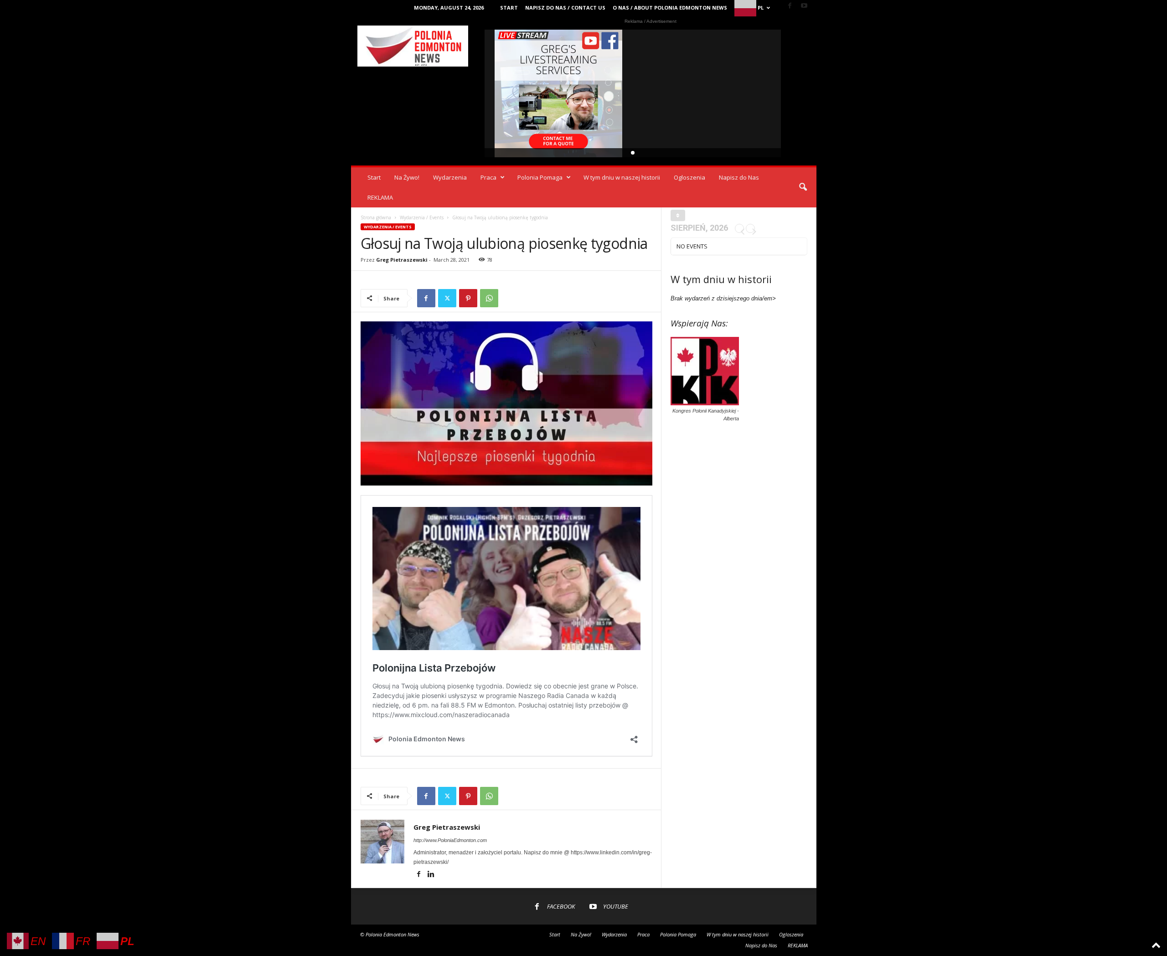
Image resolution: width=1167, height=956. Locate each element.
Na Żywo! (406, 177)
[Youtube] (804, 6)
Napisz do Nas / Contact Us (565, 7)
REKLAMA (380, 197)
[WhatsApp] (489, 298)
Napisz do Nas (739, 177)
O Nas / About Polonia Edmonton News (670, 7)
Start (509, 7)
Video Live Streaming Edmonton (559, 93)
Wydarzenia (450, 177)
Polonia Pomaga (540, 177)
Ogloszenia (689, 177)
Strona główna (376, 217)
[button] (803, 187)
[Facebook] (790, 6)
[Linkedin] (431, 875)
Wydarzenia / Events (422, 217)
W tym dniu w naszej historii (622, 177)
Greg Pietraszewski (402, 259)
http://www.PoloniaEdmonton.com (450, 840)
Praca (488, 177)
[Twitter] (447, 298)
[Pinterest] (468, 298)
